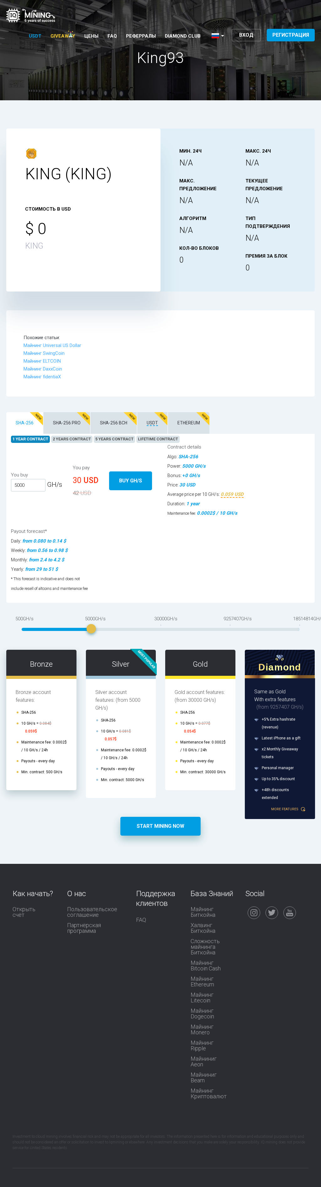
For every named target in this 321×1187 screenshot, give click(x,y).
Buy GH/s (130, 481)
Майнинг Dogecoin (202, 1013)
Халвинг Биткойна (203, 928)
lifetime (158, 439)
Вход (246, 35)
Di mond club (183, 36)
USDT (35, 36)
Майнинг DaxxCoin (43, 369)
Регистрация (290, 35)
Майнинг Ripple (202, 1045)
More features (285, 809)
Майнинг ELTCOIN (42, 361)
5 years (114, 439)
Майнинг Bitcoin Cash (206, 965)
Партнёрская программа (84, 928)
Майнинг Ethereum (202, 981)
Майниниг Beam (204, 1077)
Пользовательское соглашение (92, 912)
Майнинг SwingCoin (44, 353)
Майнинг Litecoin (202, 997)
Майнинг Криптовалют (209, 1093)
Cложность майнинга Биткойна (205, 946)
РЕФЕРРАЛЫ (141, 36)
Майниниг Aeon (204, 1061)
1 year (30, 439)
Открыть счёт (24, 912)
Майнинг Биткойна (203, 912)
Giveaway (62, 36)
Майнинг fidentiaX (42, 377)
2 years (72, 439)
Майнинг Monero (202, 1029)
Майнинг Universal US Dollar (52, 345)
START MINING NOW (160, 826)
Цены (91, 36)
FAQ (112, 36)
